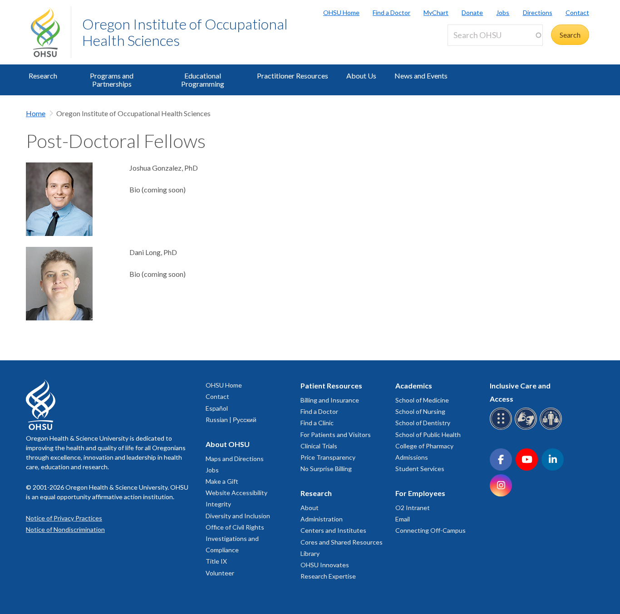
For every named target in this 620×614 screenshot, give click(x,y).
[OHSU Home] (51, 32)
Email (402, 519)
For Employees (420, 493)
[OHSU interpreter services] (552, 428)
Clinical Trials (318, 446)
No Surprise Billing (326, 468)
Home (35, 113)
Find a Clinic (317, 423)
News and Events (421, 75)
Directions (537, 12)
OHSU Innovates (324, 565)
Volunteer (220, 573)
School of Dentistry (422, 423)
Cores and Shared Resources (341, 542)
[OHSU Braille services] (502, 428)
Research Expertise (328, 576)
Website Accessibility (236, 492)
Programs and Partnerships (111, 79)
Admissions (411, 457)
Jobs (502, 12)
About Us (361, 75)
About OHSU (228, 444)
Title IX (216, 561)
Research (43, 75)
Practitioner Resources (292, 75)
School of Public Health (428, 434)
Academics (413, 385)
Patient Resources (331, 385)
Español (217, 408)
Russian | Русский (231, 419)
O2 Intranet (412, 507)
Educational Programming (202, 79)
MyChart (435, 12)
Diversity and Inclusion (238, 516)
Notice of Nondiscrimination (65, 529)
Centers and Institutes (333, 530)
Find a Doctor (391, 12)
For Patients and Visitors (335, 434)
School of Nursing (420, 411)
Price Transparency (327, 457)
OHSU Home (341, 12)
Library (310, 553)
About (309, 507)
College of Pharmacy (424, 446)
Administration (321, 519)
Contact (577, 12)
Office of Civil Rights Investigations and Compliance (235, 538)
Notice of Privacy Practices (64, 518)
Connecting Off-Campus (430, 530)
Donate (472, 12)
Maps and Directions (235, 458)
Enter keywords (475, 51)
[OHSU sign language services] (527, 428)
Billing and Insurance (329, 400)
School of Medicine (422, 400)
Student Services (419, 468)
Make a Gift (222, 481)
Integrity (218, 504)
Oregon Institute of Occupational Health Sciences (185, 32)
